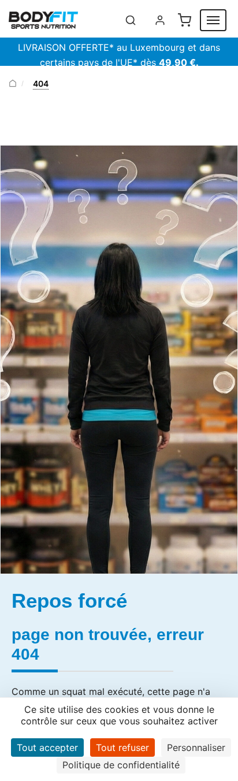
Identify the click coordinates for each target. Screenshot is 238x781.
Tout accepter (47, 747)
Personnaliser (196, 747)
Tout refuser (122, 747)
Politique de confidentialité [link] (121, 765)
